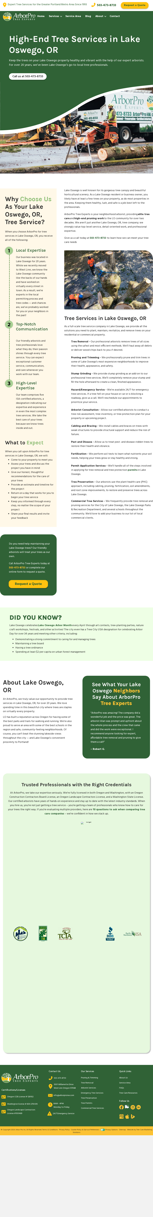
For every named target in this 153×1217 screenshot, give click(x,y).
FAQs (121, 1088)
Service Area (73, 16)
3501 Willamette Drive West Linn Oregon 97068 (65, 1086)
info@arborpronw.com (64, 1095)
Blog (88, 16)
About (99, 16)
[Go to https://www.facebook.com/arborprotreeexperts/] (121, 1107)
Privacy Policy (64, 1129)
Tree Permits (86, 1103)
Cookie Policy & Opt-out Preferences (85, 1129)
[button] (61, 16)
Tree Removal (87, 1083)
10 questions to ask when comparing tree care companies (95, 811)
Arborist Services (88, 1088)
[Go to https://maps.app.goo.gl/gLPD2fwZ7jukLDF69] (121, 1117)
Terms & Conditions (50, 1129)
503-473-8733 (17, 568)
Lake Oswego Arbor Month (55, 625)
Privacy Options (111, 1129)
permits (132, 470)
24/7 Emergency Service (63, 1113)
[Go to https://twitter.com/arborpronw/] (127, 1107)
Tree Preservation (89, 1098)
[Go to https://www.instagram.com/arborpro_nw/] (133, 1108)
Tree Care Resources (128, 1093)
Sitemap (122, 1129)
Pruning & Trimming (89, 1078)
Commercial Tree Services (92, 1108)
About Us (123, 1078)
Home (41, 16)
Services (54, 16)
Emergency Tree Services (92, 1093)
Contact (115, 16)
